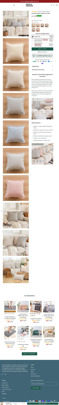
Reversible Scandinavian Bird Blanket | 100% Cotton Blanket (36, 341)
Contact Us (5, 383)
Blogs (32, 371)
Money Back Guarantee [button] (38, 69)
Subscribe (36, 388)
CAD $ (4, 398)
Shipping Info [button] (35, 66)
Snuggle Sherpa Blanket (36, 318)
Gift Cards (33, 374)
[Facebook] (2, 374)
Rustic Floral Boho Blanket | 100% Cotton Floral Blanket (23, 316)
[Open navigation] (14, 5)
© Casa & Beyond (6, 401)
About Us (33, 369)
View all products (29, 353)
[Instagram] (5, 374)
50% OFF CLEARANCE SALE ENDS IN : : (29, 1)
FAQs (3, 391)
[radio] (34, 25)
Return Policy (5, 385)
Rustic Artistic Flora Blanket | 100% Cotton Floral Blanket (49, 316)
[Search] (54, 5)
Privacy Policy (5, 387)
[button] (42, 36)
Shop (32, 367)
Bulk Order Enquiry (35, 376)
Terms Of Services (6, 389)
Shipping (4, 393)
